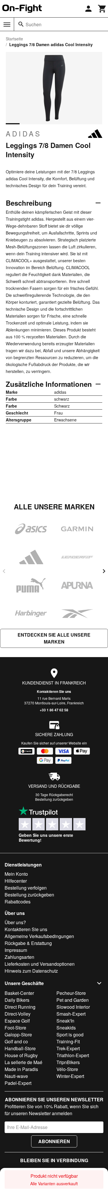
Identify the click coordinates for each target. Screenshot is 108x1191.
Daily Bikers (17, 1000)
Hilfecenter (16, 880)
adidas (23, 133)
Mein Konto (16, 874)
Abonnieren (54, 1141)
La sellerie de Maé (23, 1062)
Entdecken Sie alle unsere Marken (54, 638)
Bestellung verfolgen (26, 887)
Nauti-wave (16, 1076)
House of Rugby (21, 1055)
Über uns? (15, 922)
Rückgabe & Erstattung (28, 943)
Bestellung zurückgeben (54, 799)
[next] (104, 571)
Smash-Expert (71, 1013)
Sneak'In (65, 1020)
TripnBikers (68, 1062)
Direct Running (20, 1007)
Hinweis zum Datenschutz (31, 970)
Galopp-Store (18, 1034)
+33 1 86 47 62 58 (54, 709)
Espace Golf (17, 1020)
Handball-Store (20, 1048)
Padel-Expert (18, 1083)
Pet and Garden (72, 1000)
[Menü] (7, 24)
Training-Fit (68, 1041)
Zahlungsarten (19, 957)
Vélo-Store (67, 1069)
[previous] (4, 571)
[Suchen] (21, 24)
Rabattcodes (18, 901)
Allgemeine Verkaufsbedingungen (39, 936)
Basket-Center (19, 993)
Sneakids (66, 1027)
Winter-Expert (70, 1076)
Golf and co (16, 1041)
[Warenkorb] (102, 8)
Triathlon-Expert (72, 1055)
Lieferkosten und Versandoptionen (40, 964)
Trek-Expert (68, 1048)
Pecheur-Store (71, 993)
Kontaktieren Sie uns (54, 691)
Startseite (14, 39)
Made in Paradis (21, 1069)
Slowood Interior (73, 1007)
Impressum (16, 950)
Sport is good (70, 1034)
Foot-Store (15, 1027)
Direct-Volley (18, 1013)
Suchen (33, 24)
